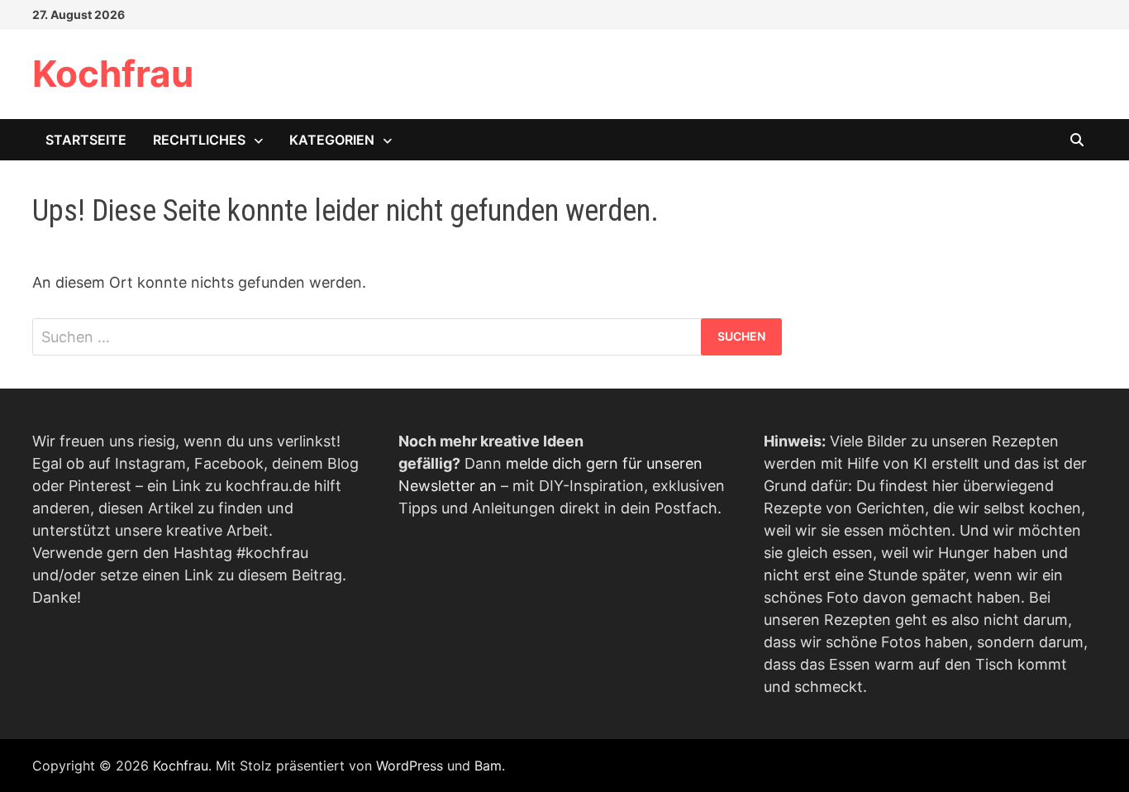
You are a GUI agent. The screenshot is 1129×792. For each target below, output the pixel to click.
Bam (488, 765)
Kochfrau (112, 73)
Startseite (85, 139)
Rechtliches (199, 139)
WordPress (409, 765)
